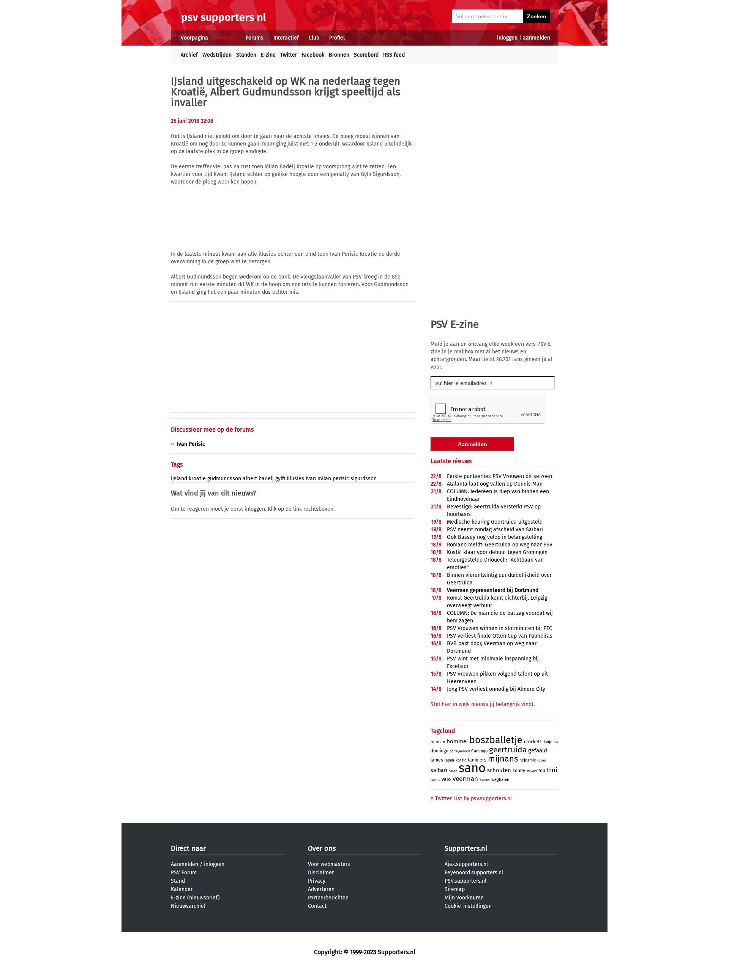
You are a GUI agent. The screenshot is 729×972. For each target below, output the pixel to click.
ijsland (179, 478)
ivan (311, 478)
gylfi (280, 478)
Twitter (288, 55)
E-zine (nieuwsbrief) (195, 897)
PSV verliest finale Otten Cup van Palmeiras (499, 636)
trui (552, 770)
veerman (465, 779)
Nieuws (227, 38)
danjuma (550, 742)
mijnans (503, 759)
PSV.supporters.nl (465, 881)
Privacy (316, 881)
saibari (439, 770)
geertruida (508, 750)
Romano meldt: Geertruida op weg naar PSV (499, 544)
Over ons (322, 848)
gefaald (537, 750)
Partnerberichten (328, 897)
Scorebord (366, 55)
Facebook (312, 55)
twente (435, 780)
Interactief (286, 38)
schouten (499, 770)
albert (250, 478)
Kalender (182, 889)
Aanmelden (184, 864)
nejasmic (527, 760)
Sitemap (455, 889)
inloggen (507, 38)
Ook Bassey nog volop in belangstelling (494, 537)
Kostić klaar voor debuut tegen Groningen (497, 552)
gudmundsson (224, 478)
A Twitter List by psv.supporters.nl (471, 798)
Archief (189, 55)
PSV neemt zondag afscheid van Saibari (495, 529)
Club (314, 38)
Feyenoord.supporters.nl (474, 872)
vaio (446, 779)
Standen (246, 55)
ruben (541, 760)
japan (449, 760)
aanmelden (536, 38)
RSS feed (394, 55)
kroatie (197, 478)
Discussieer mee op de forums (212, 429)
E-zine (268, 55)
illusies (295, 478)
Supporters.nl (466, 848)
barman (438, 741)
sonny (519, 770)
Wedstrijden (217, 55)
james (437, 760)
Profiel (337, 38)
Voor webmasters (329, 864)
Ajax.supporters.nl (466, 864)
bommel (457, 741)
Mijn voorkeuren (464, 897)
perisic (341, 478)
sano (472, 768)
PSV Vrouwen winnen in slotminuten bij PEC (499, 628)
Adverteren (321, 889)
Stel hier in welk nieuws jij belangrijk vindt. (483, 704)
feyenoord (462, 751)
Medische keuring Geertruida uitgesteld (495, 522)
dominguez (442, 751)
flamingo (479, 751)
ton (541, 770)
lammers (477, 760)
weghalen (500, 779)
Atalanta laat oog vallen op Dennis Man (495, 484)
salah (453, 771)
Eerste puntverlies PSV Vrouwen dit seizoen (499, 476)
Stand (178, 881)
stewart (532, 771)
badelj (266, 478)
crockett (532, 741)
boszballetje (495, 740)
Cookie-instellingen (468, 906)
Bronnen (339, 55)
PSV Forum (184, 872)
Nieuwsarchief (188, 906)
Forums (255, 38)
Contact (317, 906)
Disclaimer (321, 872)
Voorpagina (194, 38)
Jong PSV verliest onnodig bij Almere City (496, 689)
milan (324, 478)
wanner (485, 780)
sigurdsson (363, 478)
